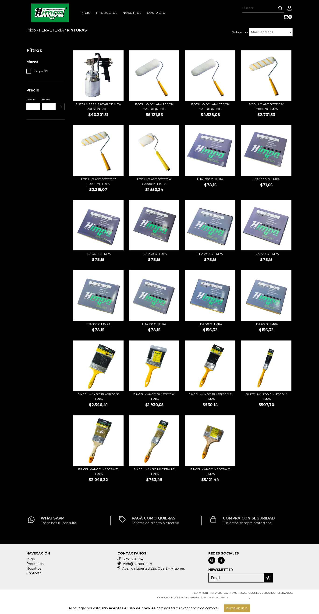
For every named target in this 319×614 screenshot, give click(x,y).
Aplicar (61, 106)
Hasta (46, 99)
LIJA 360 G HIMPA (98, 254)
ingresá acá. (238, 597)
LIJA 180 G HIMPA (98, 324)
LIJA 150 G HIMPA (154, 324)
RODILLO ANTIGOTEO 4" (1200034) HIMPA (154, 181)
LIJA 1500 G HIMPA (210, 179)
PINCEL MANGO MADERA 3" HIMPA (98, 471)
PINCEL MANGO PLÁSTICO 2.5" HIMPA (210, 397)
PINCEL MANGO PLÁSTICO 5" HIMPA (98, 397)
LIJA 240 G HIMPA (210, 254)
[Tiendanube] (46, 594)
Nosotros (132, 12)
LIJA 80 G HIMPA (210, 324)
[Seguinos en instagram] (211, 560)
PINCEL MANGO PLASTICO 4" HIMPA (154, 397)
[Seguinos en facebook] (221, 560)
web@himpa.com (137, 564)
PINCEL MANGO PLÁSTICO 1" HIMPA (266, 397)
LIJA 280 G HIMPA (154, 254)
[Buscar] (280, 8)
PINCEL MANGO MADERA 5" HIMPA (210, 471)
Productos (106, 12)
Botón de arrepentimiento (272, 597)
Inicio (86, 12)
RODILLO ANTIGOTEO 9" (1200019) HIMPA (266, 106)
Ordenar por (239, 32)
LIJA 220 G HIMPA (266, 254)
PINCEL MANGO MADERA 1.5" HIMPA (154, 471)
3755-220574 (133, 559)
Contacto (156, 12)
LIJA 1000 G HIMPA (266, 179)
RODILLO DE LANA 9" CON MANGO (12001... (154, 106)
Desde (30, 99)
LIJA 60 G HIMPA (266, 324)
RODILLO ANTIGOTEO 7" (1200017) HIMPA (98, 181)
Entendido (237, 608)
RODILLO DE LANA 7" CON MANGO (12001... (210, 106)
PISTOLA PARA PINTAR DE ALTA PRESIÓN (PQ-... (98, 106)
